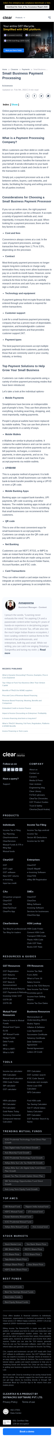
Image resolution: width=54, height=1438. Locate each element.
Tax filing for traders (12, 932)
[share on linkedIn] (27, 95)
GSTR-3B (7, 1003)
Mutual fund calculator (13, 1078)
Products (19, 18)
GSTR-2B (7, 999)
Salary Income (33, 982)
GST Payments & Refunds (15, 992)
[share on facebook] (34, 95)
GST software (9, 872)
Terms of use (28, 1402)
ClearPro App (9, 911)
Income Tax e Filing (12, 830)
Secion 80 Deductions (37, 837)
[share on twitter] (41, 95)
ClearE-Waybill (33, 869)
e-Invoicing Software (36, 872)
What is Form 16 (34, 978)
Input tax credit (9, 883)
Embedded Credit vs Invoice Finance (16, 708)
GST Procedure (10, 978)
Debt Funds (8, 1041)
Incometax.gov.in (34, 993)
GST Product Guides (38, 802)
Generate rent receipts (37, 1082)
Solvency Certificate (36, 1038)
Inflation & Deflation (36, 1027)
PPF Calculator (34, 1071)
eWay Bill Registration (37, 879)
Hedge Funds (9, 1038)
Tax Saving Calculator (37, 1104)
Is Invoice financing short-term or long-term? (19, 718)
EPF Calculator (34, 1115)
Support (6, 784)
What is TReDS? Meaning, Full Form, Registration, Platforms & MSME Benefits (25, 724)
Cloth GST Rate (34, 943)
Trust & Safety (35, 806)
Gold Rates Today (11, 1111)
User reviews (35, 784)
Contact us (34, 773)
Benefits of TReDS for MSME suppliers (17, 690)
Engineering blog (37, 787)
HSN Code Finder (35, 929)
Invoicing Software (35, 908)
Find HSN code (34, 1100)
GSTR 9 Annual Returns (14, 989)
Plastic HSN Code (35, 939)
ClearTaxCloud (9, 908)
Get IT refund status (36, 1108)
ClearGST (31, 865)
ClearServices (9, 841)
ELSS (5, 1031)
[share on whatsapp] (48, 95)
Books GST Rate (34, 947)
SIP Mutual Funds (11, 1034)
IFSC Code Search (35, 1078)
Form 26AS (32, 975)
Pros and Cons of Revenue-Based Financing (19, 696)
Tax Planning (9, 834)
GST (5, 865)
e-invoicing (8, 879)
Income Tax (32, 834)
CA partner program (12, 897)
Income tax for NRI (35, 841)
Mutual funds (9, 851)
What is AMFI (9, 1049)
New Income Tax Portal (37, 989)
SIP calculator (9, 1086)
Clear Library (35, 791)
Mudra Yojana (33, 1023)
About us (33, 769)
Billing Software (34, 904)
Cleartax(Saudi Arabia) (39, 809)
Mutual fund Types (11, 1027)
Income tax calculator (12, 1071)
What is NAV (8, 1052)
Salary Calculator (35, 1111)
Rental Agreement (35, 1048)
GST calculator (9, 1089)
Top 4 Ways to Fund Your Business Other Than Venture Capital (23, 684)
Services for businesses (38, 911)
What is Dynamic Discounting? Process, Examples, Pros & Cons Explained (25, 676)
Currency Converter (12, 1115)
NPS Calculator (34, 1092)
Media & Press (36, 780)
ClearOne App (33, 915)
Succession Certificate (37, 1034)
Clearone (14, 69)
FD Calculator (9, 1108)
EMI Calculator (9, 1075)
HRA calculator (9, 1100)
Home (4, 69)
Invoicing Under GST (12, 996)
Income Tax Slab (34, 971)
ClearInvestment (10, 837)
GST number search (36, 1075)
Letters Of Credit (34, 1052)
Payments (26, 69)
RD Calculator (9, 1104)
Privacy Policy (10, 1402)
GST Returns (9, 975)
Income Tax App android (38, 830)
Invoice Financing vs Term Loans (15, 731)
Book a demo (27, 1431)
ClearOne (31, 900)
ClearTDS (31, 876)
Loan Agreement (34, 1031)
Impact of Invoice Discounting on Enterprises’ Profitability (24, 713)
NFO (5, 1045)
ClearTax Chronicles (38, 798)
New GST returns (11, 876)
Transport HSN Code (36, 936)
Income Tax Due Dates (37, 1003)
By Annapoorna (7, 85)
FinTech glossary (37, 795)
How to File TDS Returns (38, 985)
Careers (33, 777)
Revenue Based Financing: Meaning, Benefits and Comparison (22, 702)
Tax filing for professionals (14, 929)
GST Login (8, 869)
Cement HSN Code (35, 932)
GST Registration (11, 971)
